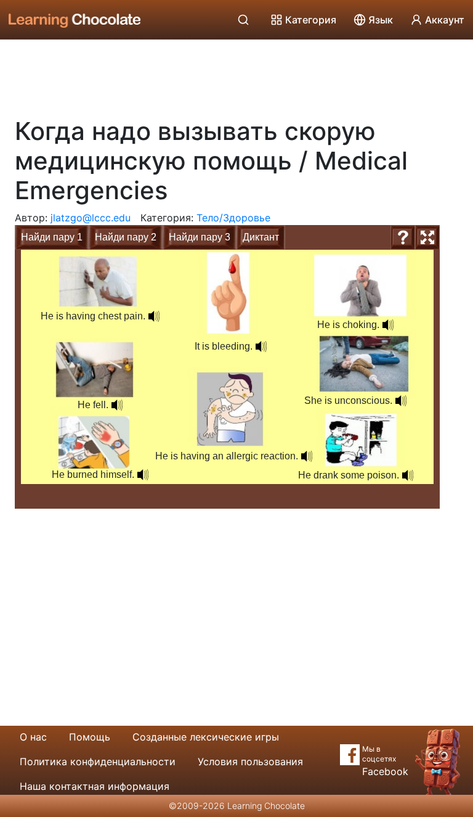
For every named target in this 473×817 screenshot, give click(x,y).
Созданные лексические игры (205, 737)
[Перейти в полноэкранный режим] (427, 237)
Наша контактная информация (94, 786)
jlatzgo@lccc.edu (91, 217)
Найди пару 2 (125, 237)
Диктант (261, 237)
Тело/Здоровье (233, 217)
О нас (33, 737)
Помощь (89, 737)
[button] (408, 475)
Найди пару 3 (199, 237)
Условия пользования (250, 761)
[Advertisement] (236, 74)
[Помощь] (402, 237)
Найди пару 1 (52, 237)
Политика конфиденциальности (98, 761)
